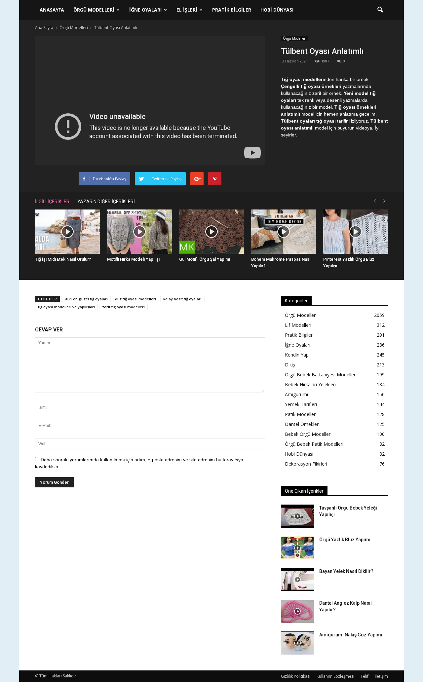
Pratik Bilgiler (231, 10)
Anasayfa (52, 10)
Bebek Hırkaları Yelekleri (310, 384)
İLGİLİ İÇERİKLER (52, 201)
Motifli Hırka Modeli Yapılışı (133, 259)
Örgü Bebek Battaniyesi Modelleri (321, 374)
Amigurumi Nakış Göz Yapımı (350, 634)
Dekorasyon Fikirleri (306, 464)
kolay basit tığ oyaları (182, 298)
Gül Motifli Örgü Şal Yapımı (204, 259)
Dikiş (290, 364)
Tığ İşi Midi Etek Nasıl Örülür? (63, 259)
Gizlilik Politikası (295, 676)
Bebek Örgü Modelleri (308, 434)
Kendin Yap (297, 355)
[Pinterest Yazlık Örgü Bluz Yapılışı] (355, 231)
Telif (364, 676)
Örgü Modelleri (93, 10)
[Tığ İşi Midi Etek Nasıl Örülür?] (67, 231)
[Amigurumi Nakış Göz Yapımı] (297, 643)
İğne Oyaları (145, 10)
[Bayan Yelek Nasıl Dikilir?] (297, 579)
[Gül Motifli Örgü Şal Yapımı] (211, 231)
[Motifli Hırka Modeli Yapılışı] (139, 231)
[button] (380, 10)
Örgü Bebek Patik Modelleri (314, 444)
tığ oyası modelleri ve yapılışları (66, 306)
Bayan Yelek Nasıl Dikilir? (346, 571)
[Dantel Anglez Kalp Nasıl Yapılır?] (297, 611)
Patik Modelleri (301, 414)
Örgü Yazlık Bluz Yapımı (344, 539)
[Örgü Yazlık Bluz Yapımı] (297, 547)
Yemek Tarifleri (301, 404)
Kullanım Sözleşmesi (335, 676)
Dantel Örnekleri (302, 424)
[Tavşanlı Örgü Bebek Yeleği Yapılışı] (297, 516)
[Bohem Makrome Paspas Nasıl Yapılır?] (283, 231)
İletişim (381, 676)
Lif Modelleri (298, 325)
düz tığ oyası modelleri (135, 298)
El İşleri (186, 10)
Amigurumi (296, 394)
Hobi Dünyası (276, 10)
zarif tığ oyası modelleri (123, 306)
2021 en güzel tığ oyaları (86, 298)
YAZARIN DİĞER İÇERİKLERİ (106, 201)
